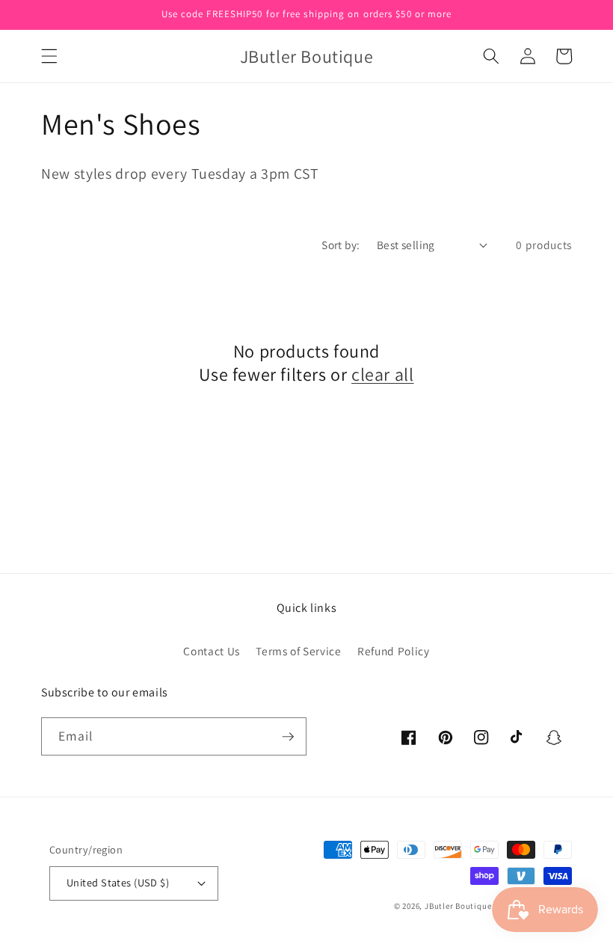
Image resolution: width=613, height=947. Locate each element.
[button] (49, 56)
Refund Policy (393, 650)
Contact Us (211, 650)
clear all (382, 374)
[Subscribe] (288, 736)
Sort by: (340, 244)
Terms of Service (299, 650)
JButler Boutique (458, 906)
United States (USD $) (118, 882)
